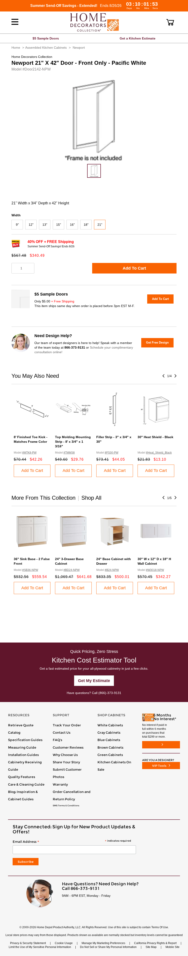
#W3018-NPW (155, 570)
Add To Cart (134, 268)
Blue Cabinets (108, 740)
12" (31, 224)
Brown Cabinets (110, 747)
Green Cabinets (110, 755)
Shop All (91, 498)
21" (99, 224)
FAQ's (57, 740)
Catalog (14, 732)
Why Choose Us (65, 755)
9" (17, 224)
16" (72, 224)
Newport (79, 47)
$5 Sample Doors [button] (46, 38)
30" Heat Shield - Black (155, 437)
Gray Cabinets (108, 732)
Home (15, 47)
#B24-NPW (112, 570)
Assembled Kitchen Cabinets (46, 47)
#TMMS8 (69, 452)
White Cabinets (110, 725)
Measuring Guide (22, 747)
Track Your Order (67, 725)
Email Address (72, 842)
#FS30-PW (111, 452)
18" (86, 224)
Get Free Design (157, 342)
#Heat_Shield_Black (159, 452)
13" (44, 224)
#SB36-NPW (30, 570)
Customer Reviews (68, 747)
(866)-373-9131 (109, 693)
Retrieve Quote (20, 725)
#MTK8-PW (29, 452)
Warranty (60, 784)
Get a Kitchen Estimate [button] (137, 38)
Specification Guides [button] (25, 740)
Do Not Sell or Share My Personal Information (108, 947)
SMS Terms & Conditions (66, 805)
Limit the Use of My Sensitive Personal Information (40, 947)
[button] (170, 22)
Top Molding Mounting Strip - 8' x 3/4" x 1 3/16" (73, 441)
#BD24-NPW (72, 570)
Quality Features (21, 777)
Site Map (151, 947)
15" (58, 224)
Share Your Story (66, 762)
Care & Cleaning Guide (26, 784)
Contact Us (61, 732)
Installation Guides (23, 755)
